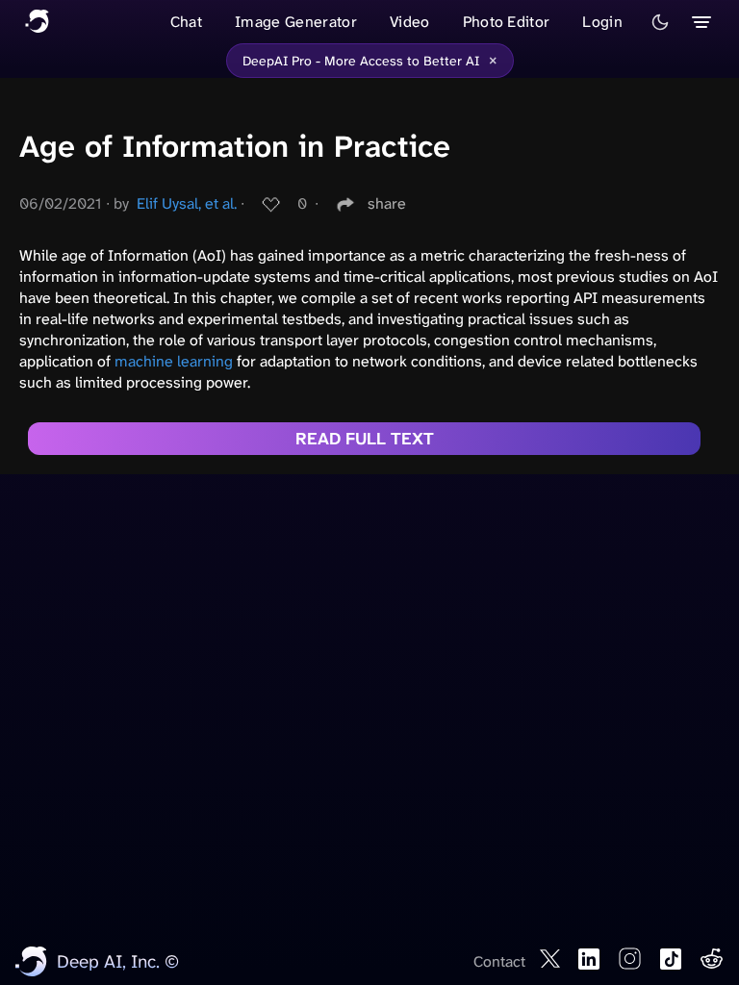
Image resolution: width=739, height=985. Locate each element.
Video (410, 22)
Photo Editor (506, 22)
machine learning (174, 361)
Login (602, 22)
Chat (186, 22)
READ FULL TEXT (364, 438)
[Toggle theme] (660, 22)
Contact (499, 961)
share (387, 203)
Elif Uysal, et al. (187, 203)
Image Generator (296, 22)
